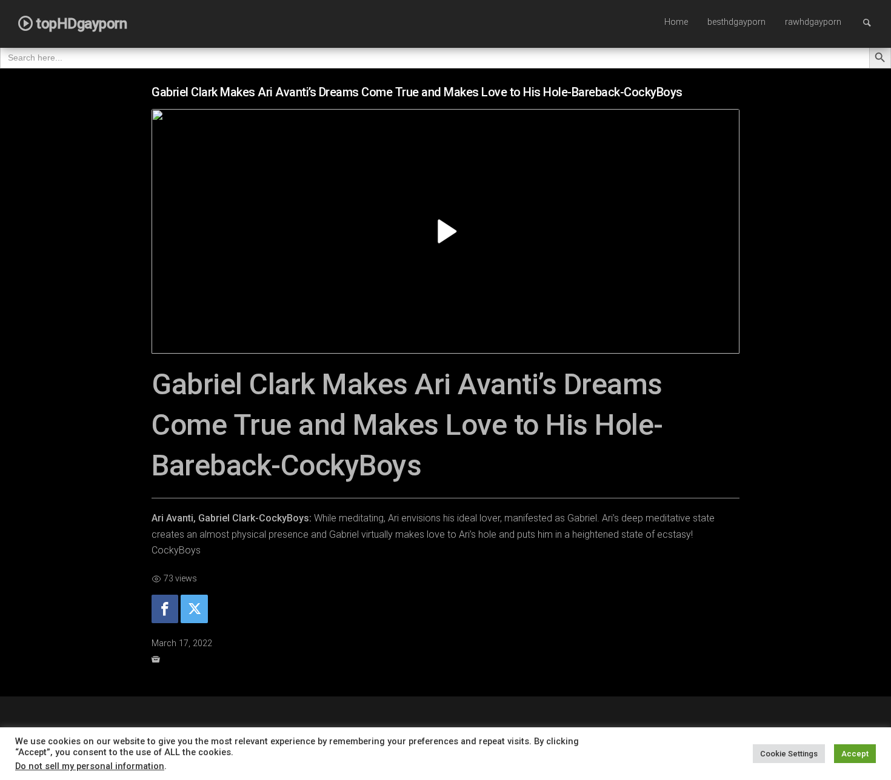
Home (676, 22)
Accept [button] (855, 753)
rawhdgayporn (813, 22)
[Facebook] (165, 609)
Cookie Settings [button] (789, 753)
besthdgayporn (736, 22)
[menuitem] (676, 23)
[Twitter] (194, 609)
